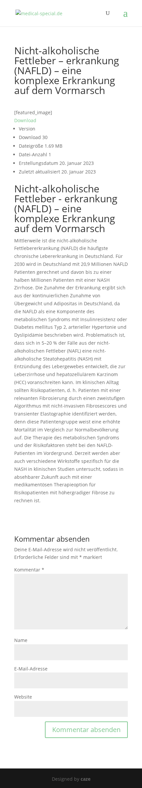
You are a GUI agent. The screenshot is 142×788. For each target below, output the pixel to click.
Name (20, 640)
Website (23, 697)
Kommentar (29, 569)
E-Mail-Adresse (31, 668)
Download (25, 120)
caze (85, 779)
